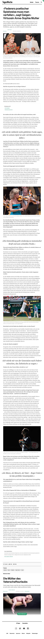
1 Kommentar (26, 591)
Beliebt (31, 2)
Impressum (18, 633)
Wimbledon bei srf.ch (8, 109)
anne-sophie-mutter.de (8, 556)
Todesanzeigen (35, 633)
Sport (9, 570)
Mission (23, 633)
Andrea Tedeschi (12, 589)
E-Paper (18, 623)
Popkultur (12, 570)
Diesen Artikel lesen (22, 613)
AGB (7, 633)
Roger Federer (18, 570)
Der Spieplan (7, 108)
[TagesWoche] (7, 3)
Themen (37, 2)
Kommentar (5, 591)
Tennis (22, 570)
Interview (4, 31)
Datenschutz (12, 633)
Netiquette (28, 633)
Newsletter (25, 623)
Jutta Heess (10, 29)
